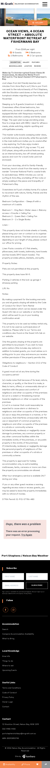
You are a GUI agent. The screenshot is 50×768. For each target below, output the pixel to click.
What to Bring (8, 639)
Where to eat (8, 666)
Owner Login (7, 702)
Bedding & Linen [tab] (15, 66)
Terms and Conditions (11, 688)
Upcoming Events (9, 670)
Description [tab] (15, 62)
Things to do (7, 661)
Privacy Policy (28, 593)
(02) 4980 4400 (9, 729)
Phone (26, 764)
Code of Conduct (9, 693)
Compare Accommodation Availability (18, 634)
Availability (10, 764)
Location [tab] (28, 66)
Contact (5, 707)
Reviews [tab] (37, 66)
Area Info (6, 656)
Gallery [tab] (26, 62)
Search (5, 629)
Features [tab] (36, 62)
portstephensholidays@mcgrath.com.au (19, 734)
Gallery (39, 23)
